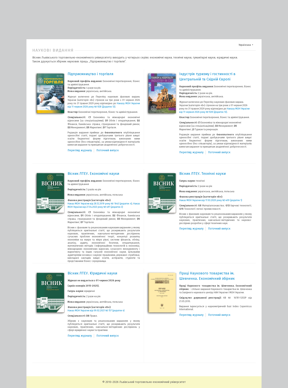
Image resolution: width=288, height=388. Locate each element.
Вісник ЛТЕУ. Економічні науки (93, 173)
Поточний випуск (107, 150)
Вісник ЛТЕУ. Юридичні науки (92, 273)
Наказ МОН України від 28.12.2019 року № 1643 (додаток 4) (100, 203)
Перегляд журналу (80, 150)
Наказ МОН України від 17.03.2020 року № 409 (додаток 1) (210, 200)
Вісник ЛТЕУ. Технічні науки (202, 173)
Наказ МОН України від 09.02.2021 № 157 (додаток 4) (96, 310)
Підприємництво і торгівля (90, 74)
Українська (247, 44)
